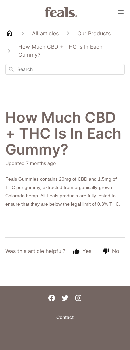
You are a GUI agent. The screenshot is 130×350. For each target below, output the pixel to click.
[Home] (9, 33)
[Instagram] (78, 298)
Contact (65, 317)
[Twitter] (65, 298)
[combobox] (65, 69)
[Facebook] (52, 298)
